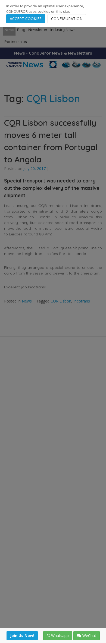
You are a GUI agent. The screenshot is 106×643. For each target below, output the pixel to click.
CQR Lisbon (61, 301)
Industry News (63, 29)
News (9, 29)
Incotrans (81, 301)
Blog (21, 29)
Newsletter (37, 29)
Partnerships (15, 41)
